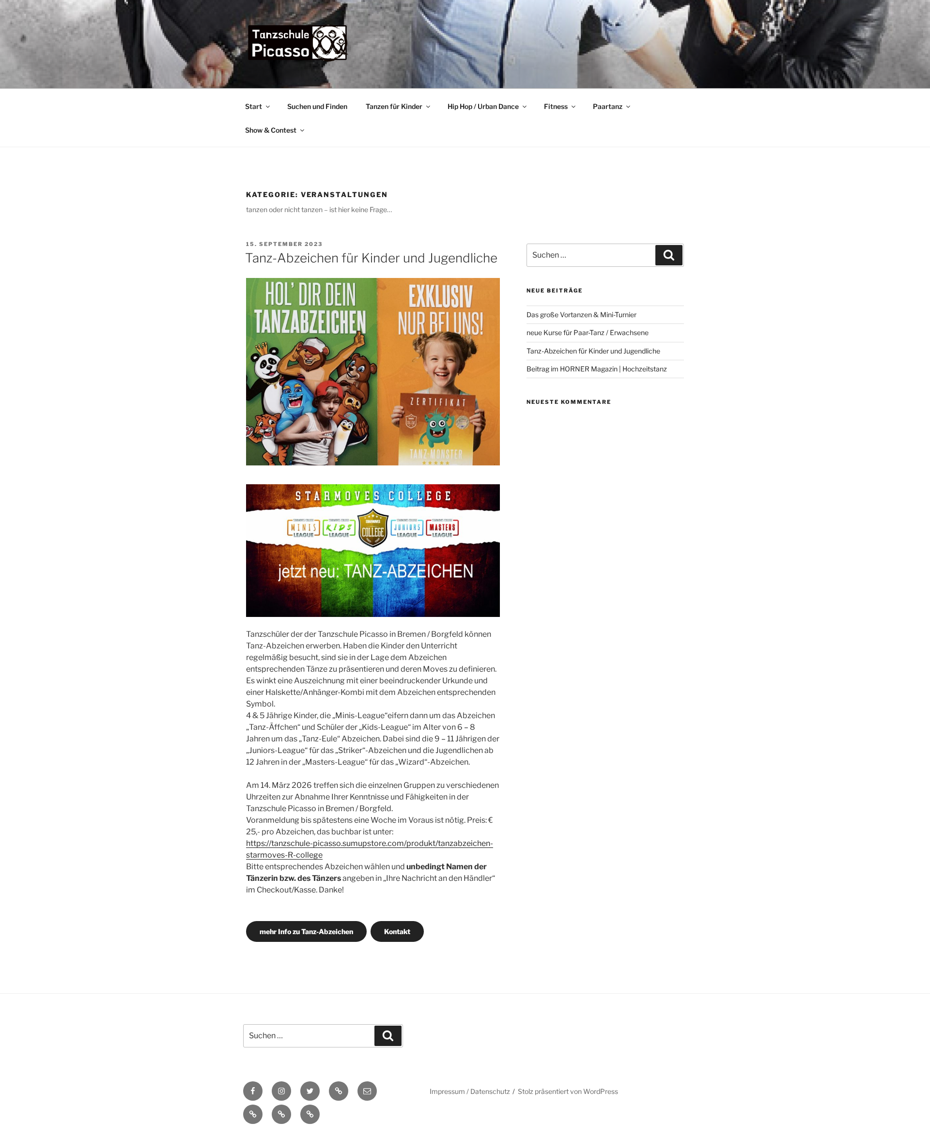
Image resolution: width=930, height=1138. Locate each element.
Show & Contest (270, 130)
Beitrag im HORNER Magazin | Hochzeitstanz (597, 369)
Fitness (556, 106)
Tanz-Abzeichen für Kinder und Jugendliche (371, 257)
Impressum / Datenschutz (470, 1091)
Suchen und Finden (317, 106)
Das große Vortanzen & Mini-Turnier (581, 314)
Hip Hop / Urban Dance (483, 106)
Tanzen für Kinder (394, 106)
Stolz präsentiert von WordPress (568, 1091)
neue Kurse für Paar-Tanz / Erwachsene (588, 332)
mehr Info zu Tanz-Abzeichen (306, 931)
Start (253, 106)
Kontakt (397, 931)
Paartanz (607, 106)
